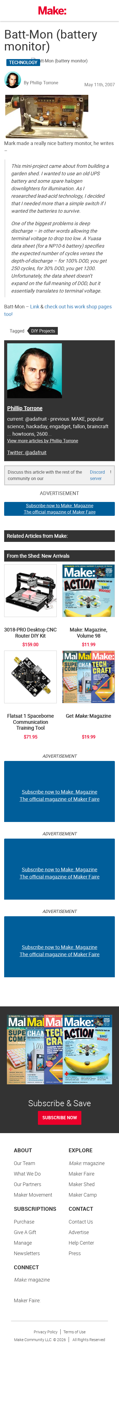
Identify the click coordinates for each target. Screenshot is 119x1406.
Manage (23, 1242)
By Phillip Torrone (41, 83)
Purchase (24, 1221)
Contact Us (81, 1221)
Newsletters (27, 1253)
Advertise (79, 1232)
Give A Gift (25, 1232)
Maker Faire (81, 1173)
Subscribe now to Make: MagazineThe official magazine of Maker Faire (59, 508)
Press (75, 1253)
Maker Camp (83, 1194)
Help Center (81, 1242)
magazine (87, 1163)
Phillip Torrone (24, 408)
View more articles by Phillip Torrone (42, 441)
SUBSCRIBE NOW (59, 1118)
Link (34, 306)
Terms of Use (74, 1331)
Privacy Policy (46, 1331)
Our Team (24, 1163)
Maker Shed (82, 1184)
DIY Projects (43, 331)
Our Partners (27, 1184)
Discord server (97, 475)
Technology (23, 62)
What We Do (27, 1173)
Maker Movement (33, 1194)
